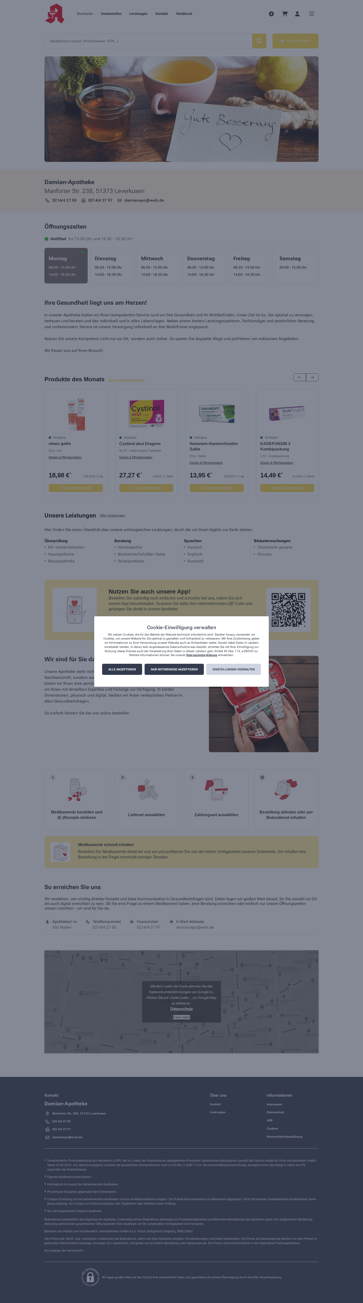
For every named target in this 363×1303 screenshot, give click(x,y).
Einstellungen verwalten (234, 669)
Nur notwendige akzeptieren (174, 669)
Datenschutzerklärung (201, 655)
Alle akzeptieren (122, 669)
